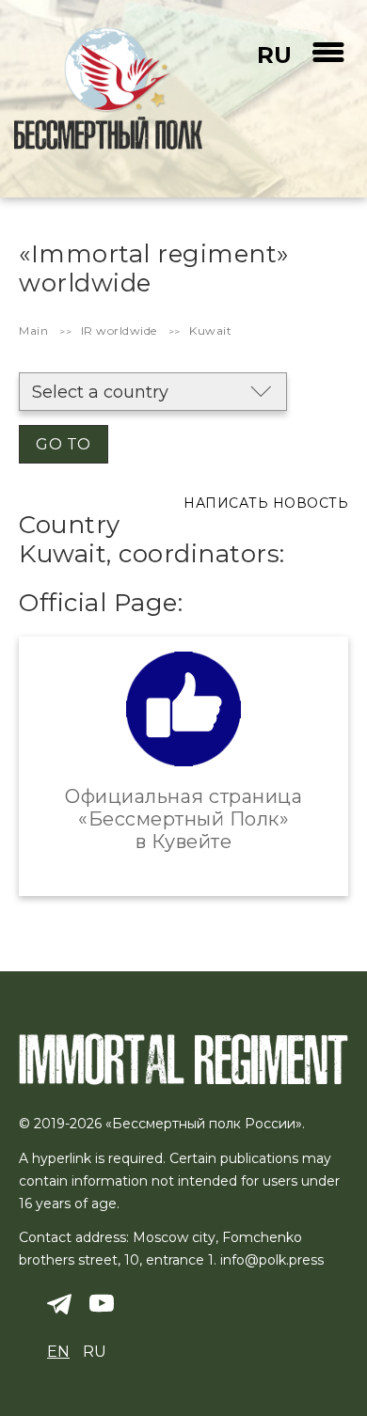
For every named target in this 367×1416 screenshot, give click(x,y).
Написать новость (266, 503)
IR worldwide (119, 330)
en (58, 1352)
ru (274, 55)
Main (33, 330)
